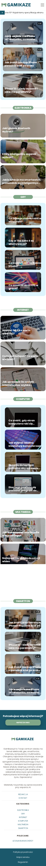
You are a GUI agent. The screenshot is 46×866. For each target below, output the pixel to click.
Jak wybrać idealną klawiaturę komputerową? (25, 444)
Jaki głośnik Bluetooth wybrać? (16, 130)
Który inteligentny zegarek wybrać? (19, 155)
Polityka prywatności (23, 852)
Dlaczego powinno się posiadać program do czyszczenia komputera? (24, 489)
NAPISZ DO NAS (23, 722)
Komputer (23, 399)
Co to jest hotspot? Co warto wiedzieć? (20, 357)
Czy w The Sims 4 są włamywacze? (21, 242)
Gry (23, 197)
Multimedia (23, 512)
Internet (23, 310)
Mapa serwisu (23, 857)
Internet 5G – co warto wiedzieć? (16, 332)
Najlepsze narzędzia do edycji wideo (21, 559)
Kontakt (23, 798)
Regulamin (23, 862)
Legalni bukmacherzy (23, 840)
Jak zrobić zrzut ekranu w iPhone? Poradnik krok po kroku (25, 624)
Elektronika (23, 108)
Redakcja (23, 794)
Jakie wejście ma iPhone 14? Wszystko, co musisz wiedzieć (20, 37)
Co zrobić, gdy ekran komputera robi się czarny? (22, 422)
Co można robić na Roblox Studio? (25, 264)
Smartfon (23, 601)
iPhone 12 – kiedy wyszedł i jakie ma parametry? (21, 90)
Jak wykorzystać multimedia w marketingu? (20, 534)
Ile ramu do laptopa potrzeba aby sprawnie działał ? (23, 466)
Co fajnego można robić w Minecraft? (25, 220)
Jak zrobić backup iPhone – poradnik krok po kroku (22, 64)
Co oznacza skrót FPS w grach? (23, 287)
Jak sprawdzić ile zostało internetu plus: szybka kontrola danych (18, 383)
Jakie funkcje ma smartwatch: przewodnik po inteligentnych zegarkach (21, 181)
